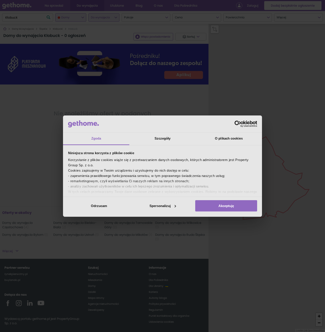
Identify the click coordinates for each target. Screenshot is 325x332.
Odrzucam (99, 206)
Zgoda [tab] (96, 138)
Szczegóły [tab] (163, 138)
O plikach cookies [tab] (229, 138)
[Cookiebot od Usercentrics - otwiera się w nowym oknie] (237, 124)
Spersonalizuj (160, 206)
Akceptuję (226, 206)
